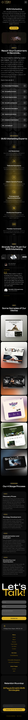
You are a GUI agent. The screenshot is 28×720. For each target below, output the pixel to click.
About (14, 639)
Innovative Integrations (14, 662)
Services (14, 642)
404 (14, 671)
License (14, 668)
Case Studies (14, 644)
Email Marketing (14, 655)
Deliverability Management (14, 660)
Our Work (14, 646)
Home (14, 637)
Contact (14, 648)
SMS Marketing (14, 657)
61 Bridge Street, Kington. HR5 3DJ (12, 628)
